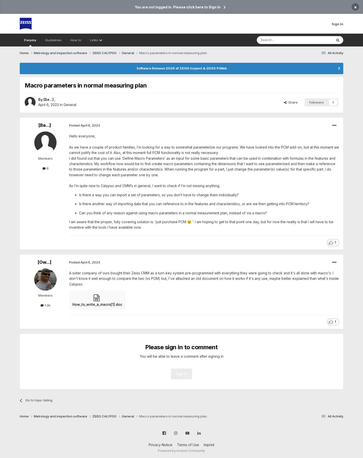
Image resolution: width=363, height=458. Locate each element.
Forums (30, 40)
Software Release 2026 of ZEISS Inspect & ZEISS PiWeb (182, 68)
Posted (84, 125)
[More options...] (334, 126)
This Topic (318, 40)
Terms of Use (188, 445)
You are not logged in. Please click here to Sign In (178, 7)
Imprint (209, 445)
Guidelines (53, 40)
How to (75, 40)
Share (292, 102)
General (69, 105)
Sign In (337, 24)
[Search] (337, 40)
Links (94, 40)
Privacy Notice (160, 445)
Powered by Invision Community (181, 451)
